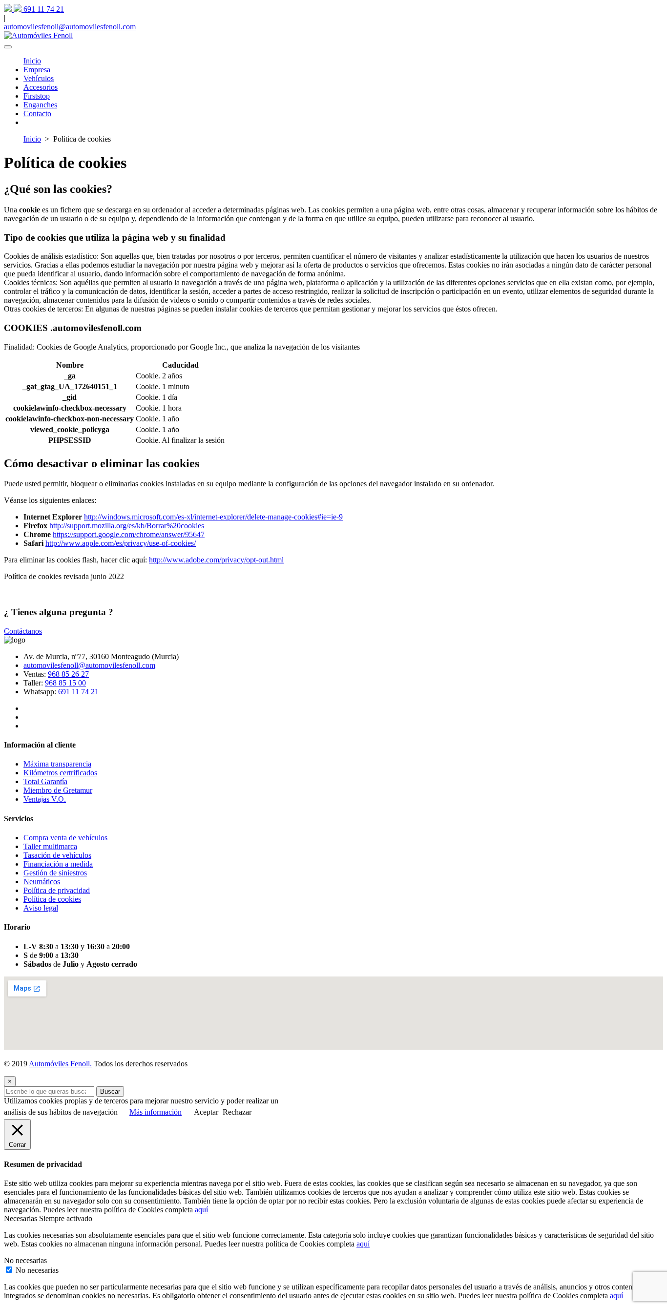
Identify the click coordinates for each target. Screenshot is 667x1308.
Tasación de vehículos (57, 855)
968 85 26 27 (68, 674)
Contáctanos (23, 631)
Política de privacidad (56, 890)
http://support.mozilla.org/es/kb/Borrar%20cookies (126, 525)
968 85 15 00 (65, 683)
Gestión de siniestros (55, 873)
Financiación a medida (58, 864)
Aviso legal (40, 908)
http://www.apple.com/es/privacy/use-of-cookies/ (120, 543)
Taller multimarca (50, 846)
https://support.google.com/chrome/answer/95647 (129, 534)
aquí (201, 1209)
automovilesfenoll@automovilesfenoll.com (89, 665)
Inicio (32, 61)
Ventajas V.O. (44, 799)
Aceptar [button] (206, 1112)
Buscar (110, 1091)
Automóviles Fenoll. (60, 1063)
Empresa (36, 69)
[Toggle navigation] (8, 46)
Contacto (37, 113)
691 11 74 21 (78, 691)
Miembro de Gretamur (57, 790)
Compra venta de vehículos (65, 837)
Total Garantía (45, 781)
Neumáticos (41, 881)
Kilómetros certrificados (60, 772)
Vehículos (38, 78)
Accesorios (40, 87)
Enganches (40, 105)
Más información (155, 1112)
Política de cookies (52, 899)
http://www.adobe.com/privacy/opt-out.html (216, 560)
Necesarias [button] (21, 1218)
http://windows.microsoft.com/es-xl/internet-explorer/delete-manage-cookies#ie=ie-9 (213, 517)
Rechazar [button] (237, 1112)
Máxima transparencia (57, 764)
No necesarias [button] (25, 1260)
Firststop (36, 96)
